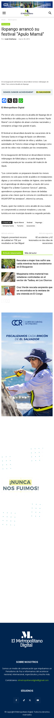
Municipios (5, 24)
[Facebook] (16, 700)
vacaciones (30, 226)
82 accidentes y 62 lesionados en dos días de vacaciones (41, 240)
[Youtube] (38, 700)
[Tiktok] (24, 700)
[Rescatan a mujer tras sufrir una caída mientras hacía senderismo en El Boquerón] (8, 263)
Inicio (3, 20)
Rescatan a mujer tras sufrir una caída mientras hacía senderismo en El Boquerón (34, 263)
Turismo (20, 226)
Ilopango (38, 222)
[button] (50, 13)
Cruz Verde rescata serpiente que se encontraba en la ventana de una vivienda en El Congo (34, 290)
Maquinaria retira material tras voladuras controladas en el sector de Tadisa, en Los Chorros (34, 277)
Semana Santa (8, 226)
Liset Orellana (10, 39)
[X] (30, 700)
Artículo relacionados (12, 253)
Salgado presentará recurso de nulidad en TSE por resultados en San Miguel (14, 240)
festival (29, 222)
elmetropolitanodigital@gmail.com (33, 680)
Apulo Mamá (19, 222)
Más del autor (31, 253)
